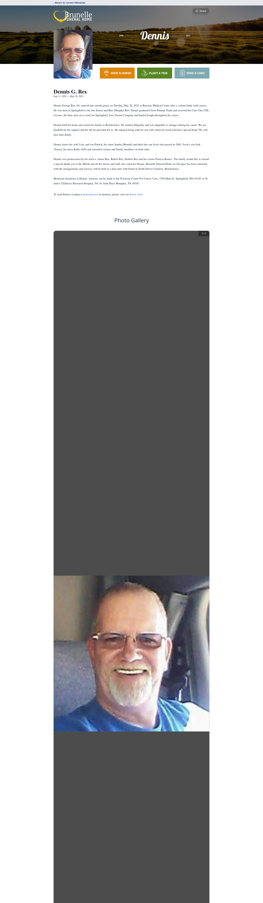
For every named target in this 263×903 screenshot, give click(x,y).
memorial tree (90, 194)
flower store (136, 194)
